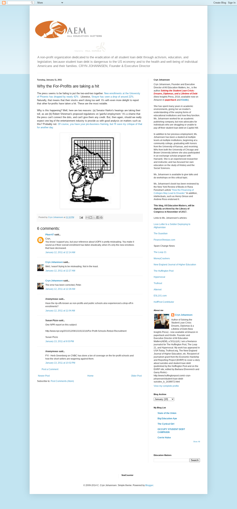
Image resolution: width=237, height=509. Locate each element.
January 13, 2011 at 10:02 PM (60, 363)
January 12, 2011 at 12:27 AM (60, 270)
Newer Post (44, 375)
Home (90, 375)
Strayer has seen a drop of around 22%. (112, 96)
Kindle (184, 100)
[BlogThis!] (91, 217)
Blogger (149, 485)
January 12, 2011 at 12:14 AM (60, 252)
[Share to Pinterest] (101, 217)
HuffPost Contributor (164, 302)
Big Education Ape (167, 418)
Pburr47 (49, 234)
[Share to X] (94, 217)
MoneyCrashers (162, 258)
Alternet (157, 289)
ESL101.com (160, 295)
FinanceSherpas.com (164, 239)
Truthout (158, 283)
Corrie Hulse (164, 437)
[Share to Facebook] (98, 217)
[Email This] (87, 217)
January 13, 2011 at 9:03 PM (59, 341)
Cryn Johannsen (54, 262)
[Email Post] (81, 217)
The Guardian (161, 233)
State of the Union (167, 413)
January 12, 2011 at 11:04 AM (60, 310)
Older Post (136, 375)
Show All (196, 442)
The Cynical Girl (166, 424)
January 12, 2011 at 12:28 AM (60, 289)
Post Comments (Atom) (62, 381)
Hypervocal (159, 277)
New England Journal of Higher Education (175, 264)
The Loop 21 (160, 252)
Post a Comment (50, 369)
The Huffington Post (163, 271)
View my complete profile (166, 386)
